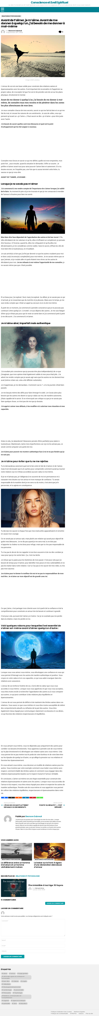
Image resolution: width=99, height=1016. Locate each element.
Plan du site (89, 1013)
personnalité (19, 990)
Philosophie (7, 993)
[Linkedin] (25, 797)
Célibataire (6, 984)
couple (24, 981)
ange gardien (23, 973)
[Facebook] (4, 797)
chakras (15, 981)
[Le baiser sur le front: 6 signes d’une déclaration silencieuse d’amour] (49, 851)
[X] (11, 797)
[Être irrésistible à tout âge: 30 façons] (14, 888)
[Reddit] (18, 797)
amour (13, 973)
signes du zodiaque (19, 1000)
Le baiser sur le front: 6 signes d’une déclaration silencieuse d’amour (48, 864)
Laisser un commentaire (55, 903)
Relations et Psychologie (11, 859)
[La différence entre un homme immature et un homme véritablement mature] (16, 851)
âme (15, 1003)
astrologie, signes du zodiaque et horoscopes (13, 977)
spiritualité (6, 1003)
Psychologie (18, 993)
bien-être (6, 981)
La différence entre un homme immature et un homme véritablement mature (15, 864)
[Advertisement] (33, 143)
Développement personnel (11, 987)
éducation (23, 1003)
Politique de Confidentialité (59, 1013)
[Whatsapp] (39, 797)
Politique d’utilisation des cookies (61, 1012)
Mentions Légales (79, 1012)
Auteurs (81, 1013)
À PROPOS (73, 1013)
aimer (5, 973)
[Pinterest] (32, 797)
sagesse (6, 1000)
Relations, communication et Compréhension (11, 997)
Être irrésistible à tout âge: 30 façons (46, 885)
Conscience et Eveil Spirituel (49, 2)
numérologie (7, 990)
